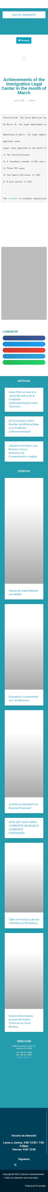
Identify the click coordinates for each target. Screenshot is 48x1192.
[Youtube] (27, 1165)
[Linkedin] (32, 1165)
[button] (24, 59)
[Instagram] (21, 1165)
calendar (13, 198)
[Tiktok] (38, 1165)
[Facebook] (9, 1165)
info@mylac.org (24, 1057)
